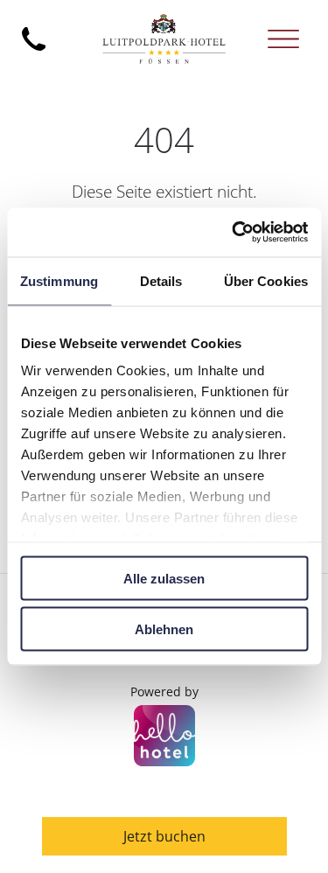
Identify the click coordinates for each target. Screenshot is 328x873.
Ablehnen (164, 629)
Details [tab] (161, 280)
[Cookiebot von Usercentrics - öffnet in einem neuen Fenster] (233, 232)
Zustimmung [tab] (59, 280)
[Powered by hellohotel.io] (164, 738)
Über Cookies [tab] (266, 280)
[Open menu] (283, 39)
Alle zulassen (164, 577)
